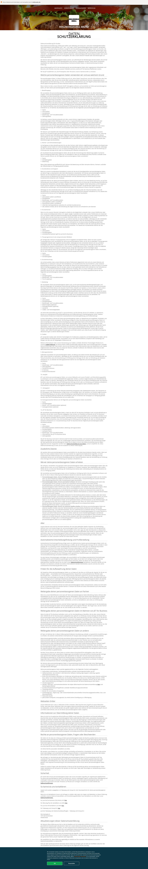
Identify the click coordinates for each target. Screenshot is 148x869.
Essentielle (71, 863)
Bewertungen (69, 8)
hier (98, 684)
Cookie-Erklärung (50, 344)
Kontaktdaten (81, 8)
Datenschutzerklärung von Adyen (76, 444)
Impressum (91, 8)
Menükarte (58, 8)
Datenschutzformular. (47, 797)
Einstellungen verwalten (80, 856)
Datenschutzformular (77, 562)
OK (55, 863)
